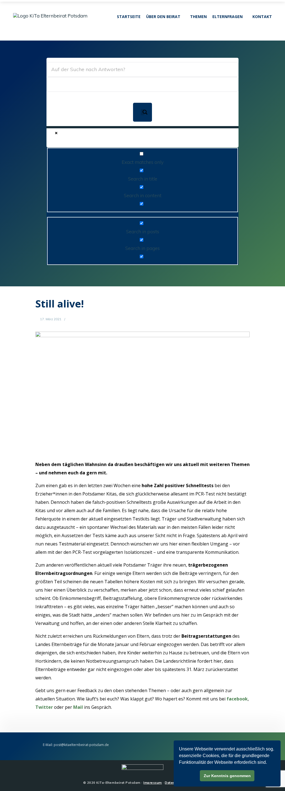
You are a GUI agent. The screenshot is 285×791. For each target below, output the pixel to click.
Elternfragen (227, 16)
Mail (78, 707)
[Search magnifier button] (142, 112)
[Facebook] (16, 24)
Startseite (129, 16)
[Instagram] (30, 24)
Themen (198, 16)
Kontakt (262, 16)
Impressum (152, 783)
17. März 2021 (50, 319)
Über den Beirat (163, 16)
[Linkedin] (23, 24)
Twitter (44, 707)
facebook (237, 699)
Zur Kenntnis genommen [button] (227, 776)
